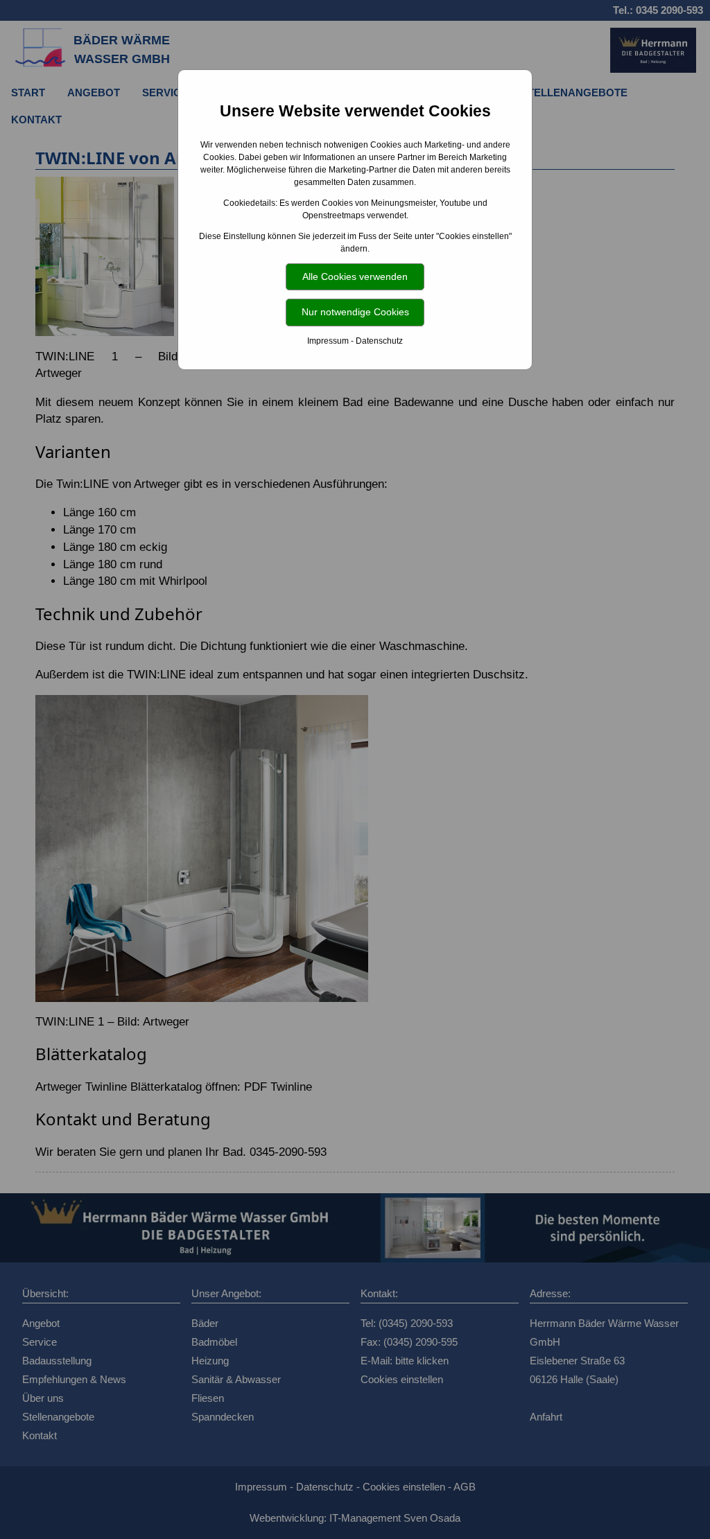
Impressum (328, 341)
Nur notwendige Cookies (355, 311)
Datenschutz (379, 341)
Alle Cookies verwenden (355, 276)
